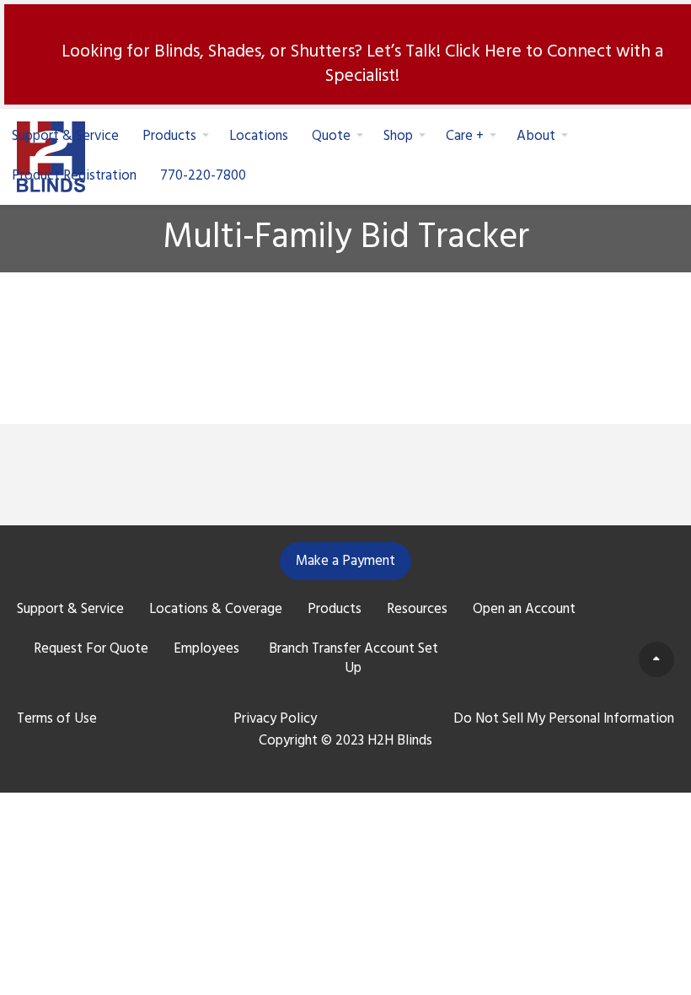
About (536, 136)
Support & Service (65, 136)
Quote (331, 136)
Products (169, 136)
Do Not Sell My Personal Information (563, 719)
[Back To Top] (656, 659)
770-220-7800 (203, 175)
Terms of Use (57, 719)
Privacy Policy (275, 719)
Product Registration (74, 175)
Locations (258, 136)
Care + (465, 136)
